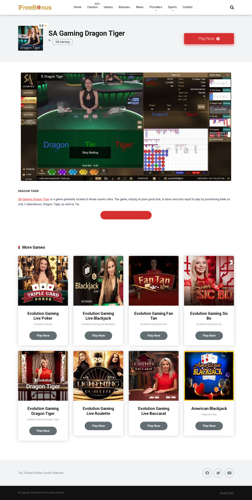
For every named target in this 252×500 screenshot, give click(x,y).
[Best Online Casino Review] (35, 6)
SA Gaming (63, 42)
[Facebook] (207, 473)
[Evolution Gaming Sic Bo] (209, 304)
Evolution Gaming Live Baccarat (153, 411)
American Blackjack (209, 408)
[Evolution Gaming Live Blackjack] (98, 304)
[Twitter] (218, 473)
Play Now (207, 38)
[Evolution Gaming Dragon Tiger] (43, 399)
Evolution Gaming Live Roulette (98, 411)
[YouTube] (229, 473)
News (140, 7)
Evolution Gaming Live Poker (43, 316)
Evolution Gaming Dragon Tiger (43, 411)
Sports (172, 7)
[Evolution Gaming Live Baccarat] (154, 399)
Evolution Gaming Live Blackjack (98, 316)
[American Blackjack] (209, 399)
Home (77, 7)
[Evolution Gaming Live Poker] (43, 304)
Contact (187, 7)
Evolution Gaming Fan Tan (153, 316)
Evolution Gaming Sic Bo (209, 316)
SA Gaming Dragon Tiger (33, 199)
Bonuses (124, 7)
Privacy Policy (227, 493)
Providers (155, 7)
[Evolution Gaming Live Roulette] (98, 399)
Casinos (92, 7)
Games (108, 7)
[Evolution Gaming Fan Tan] (154, 304)
